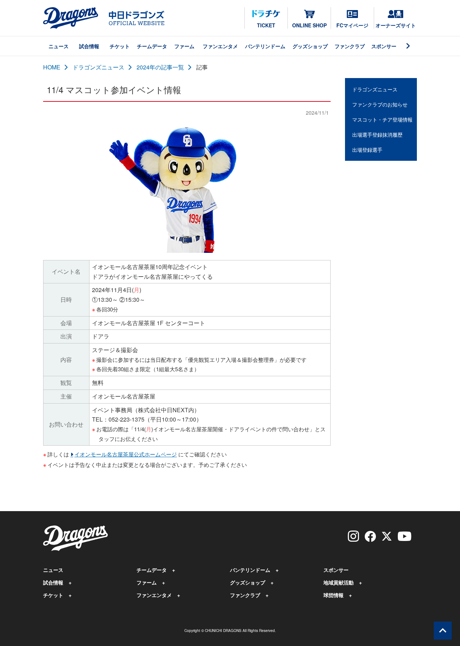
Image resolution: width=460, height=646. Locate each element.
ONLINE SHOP (309, 25)
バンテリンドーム (265, 46)
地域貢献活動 (338, 582)
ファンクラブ (350, 46)
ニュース (59, 46)
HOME (51, 67)
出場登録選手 (367, 149)
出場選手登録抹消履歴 (377, 134)
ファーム (184, 46)
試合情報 (89, 46)
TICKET (266, 25)
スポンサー (383, 46)
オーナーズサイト (396, 25)
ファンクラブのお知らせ (380, 104)
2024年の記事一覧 (160, 67)
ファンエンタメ (220, 46)
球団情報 (333, 595)
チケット (120, 46)
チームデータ (152, 46)
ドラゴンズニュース (98, 67)
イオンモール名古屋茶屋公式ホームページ (125, 454)
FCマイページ (352, 25)
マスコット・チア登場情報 (382, 119)
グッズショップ (310, 46)
